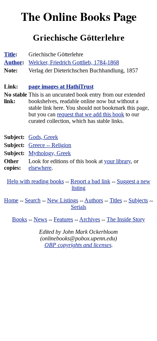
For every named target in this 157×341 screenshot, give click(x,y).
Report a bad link (90, 181)
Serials (78, 207)
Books (19, 219)
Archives (89, 219)
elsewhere (39, 168)
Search (33, 200)
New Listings (62, 200)
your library (117, 161)
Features (63, 219)
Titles (116, 200)
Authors (93, 200)
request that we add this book (90, 114)
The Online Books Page (79, 16)
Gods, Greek (43, 137)
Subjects (138, 200)
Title (9, 54)
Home (11, 200)
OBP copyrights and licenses (78, 245)
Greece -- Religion (49, 145)
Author (13, 62)
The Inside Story (126, 219)
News (40, 219)
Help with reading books (35, 181)
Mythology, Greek (49, 153)
